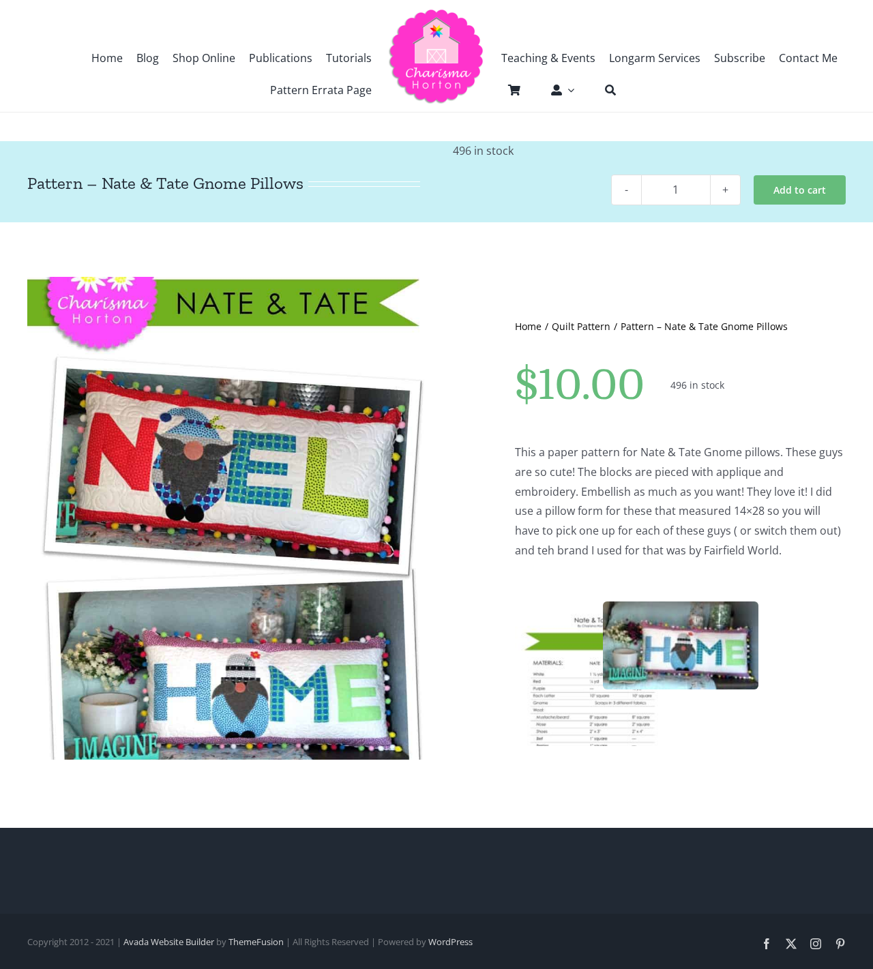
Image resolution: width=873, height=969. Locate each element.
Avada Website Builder (168, 942)
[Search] (603, 90)
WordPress (450, 942)
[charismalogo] (436, 13)
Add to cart (799, 189)
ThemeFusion (256, 942)
